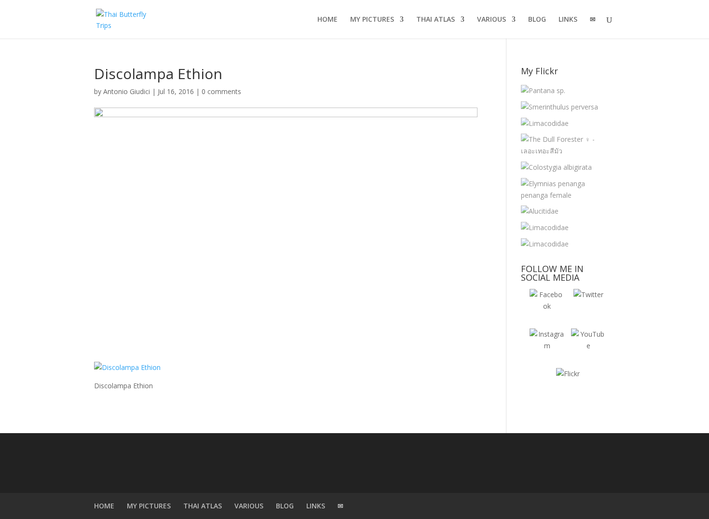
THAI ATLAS (435, 20)
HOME (327, 20)
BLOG (537, 20)
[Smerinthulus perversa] (559, 107)
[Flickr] (567, 385)
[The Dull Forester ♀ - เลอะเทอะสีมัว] (565, 145)
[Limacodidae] (545, 123)
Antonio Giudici (126, 91)
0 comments (221, 91)
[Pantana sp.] (543, 90)
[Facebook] (547, 306)
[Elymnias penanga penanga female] (565, 189)
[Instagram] (547, 345)
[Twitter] (588, 306)
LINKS (568, 20)
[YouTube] (588, 345)
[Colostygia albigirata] (556, 167)
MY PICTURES (372, 20)
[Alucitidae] (540, 211)
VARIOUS (491, 20)
